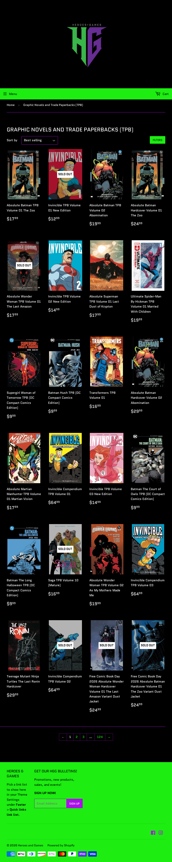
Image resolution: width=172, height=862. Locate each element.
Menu (13, 94)
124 (100, 737)
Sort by (12, 140)
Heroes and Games (30, 845)
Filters (157, 140)
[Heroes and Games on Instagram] (161, 833)
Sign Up (74, 803)
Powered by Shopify (61, 845)
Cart (165, 94)
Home (11, 105)
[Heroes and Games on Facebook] (153, 833)
